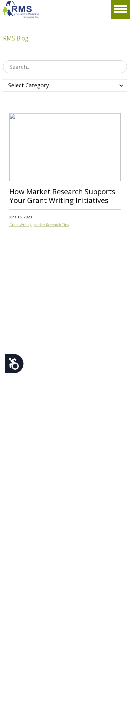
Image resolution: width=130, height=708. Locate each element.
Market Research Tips (51, 224)
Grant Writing (20, 224)
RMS (21, 9)
